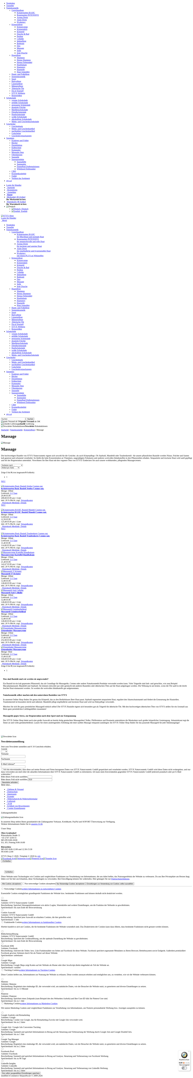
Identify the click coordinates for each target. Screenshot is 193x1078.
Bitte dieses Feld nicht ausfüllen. (14, 777)
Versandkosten (27, 500)
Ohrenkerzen (17, 155)
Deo (18, 46)
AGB (9, 803)
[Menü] (188, 1052)
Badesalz (20, 43)
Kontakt (10, 796)
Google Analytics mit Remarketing (15, 1015)
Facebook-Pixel (7, 1051)
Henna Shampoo (24, 60)
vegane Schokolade (20, 100)
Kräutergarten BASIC (26, 13)
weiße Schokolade (19, 117)
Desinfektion (17, 145)
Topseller (10, 5)
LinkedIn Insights (8, 1063)
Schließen (9, 872)
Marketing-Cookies (12, 1003)
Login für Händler (13, 185)
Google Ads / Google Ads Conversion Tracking (21, 1027)
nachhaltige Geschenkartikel (23, 131)
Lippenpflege (17, 84)
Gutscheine (16, 133)
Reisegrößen (17, 95)
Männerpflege (17, 86)
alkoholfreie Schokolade (22, 119)
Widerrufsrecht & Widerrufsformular (21, 799)
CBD (14, 171)
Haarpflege (16, 55)
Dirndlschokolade (19, 112)
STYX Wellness (18, 93)
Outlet (14, 176)
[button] (11, 206)
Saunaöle (15, 157)
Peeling (20, 36)
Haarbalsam (22, 65)
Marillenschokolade (20, 110)
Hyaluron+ (21, 22)
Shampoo (21, 58)
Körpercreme (22, 27)
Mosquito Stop (18, 152)
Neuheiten (10, 3)
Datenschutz (12, 792)
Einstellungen (110, 884)
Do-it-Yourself (18, 91)
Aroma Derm (22, 17)
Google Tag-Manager (10, 1039)
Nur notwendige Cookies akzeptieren (40, 883)
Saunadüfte (21, 162)
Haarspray (21, 67)
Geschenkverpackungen (22, 136)
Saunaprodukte (18, 159)
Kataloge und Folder (20, 140)
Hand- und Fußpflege (20, 74)
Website (4, 900)
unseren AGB (37, 824)
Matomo (4, 982)
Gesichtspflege (18, 10)
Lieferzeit (10, 801)
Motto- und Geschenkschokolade (25, 121)
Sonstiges (10, 138)
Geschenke (10, 124)
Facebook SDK (7, 946)
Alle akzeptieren (11, 884)
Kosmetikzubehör (19, 174)
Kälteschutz (16, 147)
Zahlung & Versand (15, 789)
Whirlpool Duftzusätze (26, 169)
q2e (38, 856)
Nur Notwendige (71, 884)
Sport (14, 79)
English (23, 211)
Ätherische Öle (18, 88)
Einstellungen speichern (21, 1073)
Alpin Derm (22, 20)
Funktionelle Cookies (13, 922)
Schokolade (11, 98)
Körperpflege (17, 24)
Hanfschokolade (18, 114)
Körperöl (20, 32)
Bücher (15, 143)
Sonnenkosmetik (18, 76)
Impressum (11, 794)
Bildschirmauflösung (9, 934)
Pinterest (4, 994)
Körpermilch (22, 29)
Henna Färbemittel (24, 62)
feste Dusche (22, 53)
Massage (20, 48)
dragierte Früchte (19, 107)
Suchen (29, 419)
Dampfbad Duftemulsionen (28, 166)
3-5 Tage (13, 493)
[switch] (184, 1068)
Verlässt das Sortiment (21, 178)
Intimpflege (21, 41)
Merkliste (15, 503)
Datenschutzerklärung (120, 879)
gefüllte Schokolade (20, 103)
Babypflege (16, 81)
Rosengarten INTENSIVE (28, 15)
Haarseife (21, 69)
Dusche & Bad (23, 34)
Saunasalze (21, 164)
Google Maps (6, 960)
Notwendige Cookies (13, 889)
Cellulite (20, 39)
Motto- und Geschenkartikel (23, 129)
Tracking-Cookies (11, 970)
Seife (19, 50)
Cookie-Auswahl (8, 912)
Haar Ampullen (23, 72)
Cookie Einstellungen (15, 808)
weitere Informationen (41, 889)
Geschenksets (17, 126)
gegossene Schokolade (21, 105)
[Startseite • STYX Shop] (7, 216)
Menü (4, 220)
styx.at (9, 181)
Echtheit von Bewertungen (18, 806)
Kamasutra (16, 150)
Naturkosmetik (12, 8)
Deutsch (24, 209)
